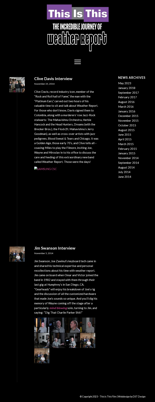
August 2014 (126, 167)
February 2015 (127, 148)
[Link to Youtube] (23, 396)
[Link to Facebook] (18, 396)
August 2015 (126, 130)
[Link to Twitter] (35, 396)
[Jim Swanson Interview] (17, 254)
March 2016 (126, 106)
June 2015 (124, 134)
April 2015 (125, 139)
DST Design (139, 396)
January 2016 (126, 111)
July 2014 (124, 172)
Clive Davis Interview (53, 78)
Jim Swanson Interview (54, 248)
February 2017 (127, 97)
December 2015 (128, 116)
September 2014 (128, 162)
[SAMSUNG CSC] (17, 84)
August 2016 (126, 102)
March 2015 (126, 144)
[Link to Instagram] (29, 396)
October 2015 (127, 125)
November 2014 (128, 158)
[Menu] (77, 61)
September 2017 (128, 92)
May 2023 (124, 83)
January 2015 (126, 153)
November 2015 (128, 120)
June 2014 (124, 176)
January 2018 (126, 88)
